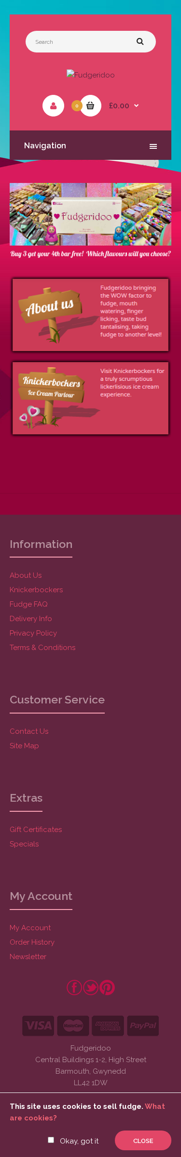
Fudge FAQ (29, 604)
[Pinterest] (107, 993)
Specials (24, 844)
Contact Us (29, 731)
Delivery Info (31, 618)
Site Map (24, 745)
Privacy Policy (33, 633)
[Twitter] (91, 993)
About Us (26, 575)
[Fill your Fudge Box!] (90, 243)
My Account (30, 927)
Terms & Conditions (42, 647)
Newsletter (28, 956)
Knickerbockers (36, 589)
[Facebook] (74, 993)
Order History (32, 942)
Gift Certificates (36, 829)
